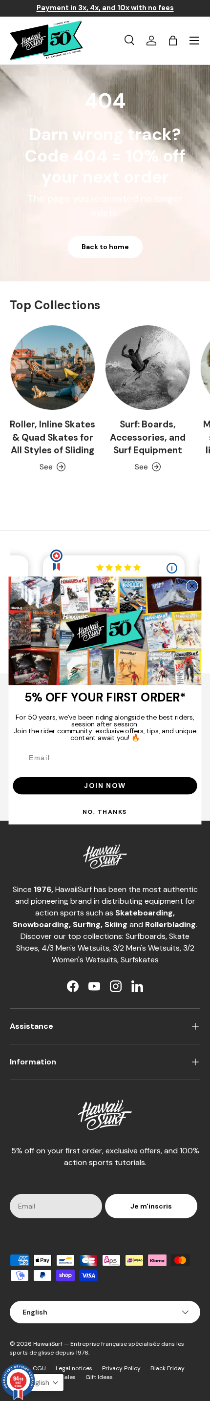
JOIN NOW (105, 785)
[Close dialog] (192, 586)
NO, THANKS (105, 811)
